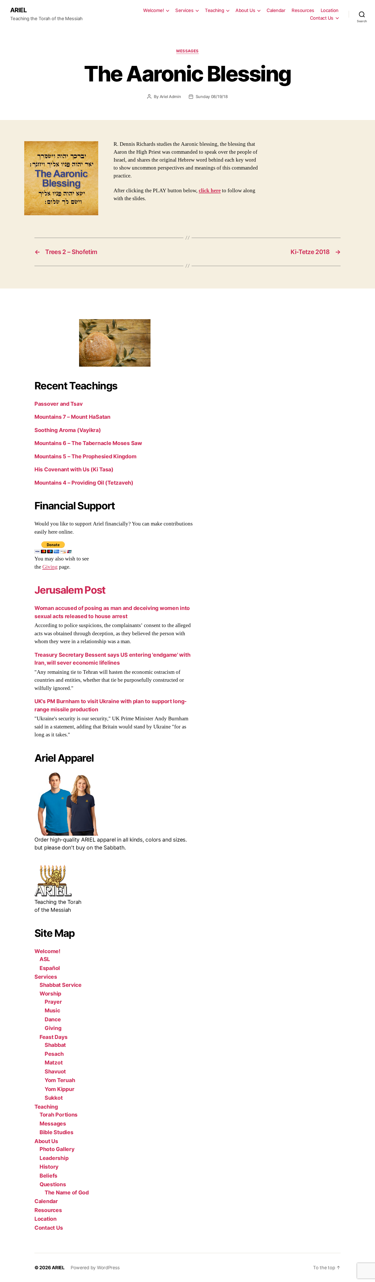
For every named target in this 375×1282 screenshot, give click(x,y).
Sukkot (53, 1098)
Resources (303, 10)
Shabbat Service (61, 985)
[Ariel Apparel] (114, 804)
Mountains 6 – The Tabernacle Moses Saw (88, 443)
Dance (53, 1019)
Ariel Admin (170, 96)
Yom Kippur (59, 1089)
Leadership (54, 1158)
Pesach (54, 1054)
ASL (45, 959)
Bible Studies (56, 1132)
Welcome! (153, 10)
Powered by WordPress (95, 1267)
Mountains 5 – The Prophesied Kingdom (85, 456)
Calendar (276, 10)
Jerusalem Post (70, 590)
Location (330, 10)
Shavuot (55, 1071)
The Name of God (67, 1192)
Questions (53, 1184)
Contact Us (321, 18)
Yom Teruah (60, 1080)
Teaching (214, 10)
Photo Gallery (57, 1149)
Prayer (53, 1002)
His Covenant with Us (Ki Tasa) (74, 469)
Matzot (53, 1062)
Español (50, 968)
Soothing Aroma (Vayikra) (67, 430)
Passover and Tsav (58, 404)
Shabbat (55, 1045)
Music (52, 1010)
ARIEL (18, 10)
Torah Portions (59, 1114)
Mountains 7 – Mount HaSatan (72, 417)
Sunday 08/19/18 (212, 96)
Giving (50, 567)
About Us (245, 10)
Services (184, 10)
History (49, 1167)
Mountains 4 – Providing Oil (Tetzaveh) (83, 483)
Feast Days (53, 1037)
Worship (50, 993)
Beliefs (48, 1175)
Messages (187, 51)
